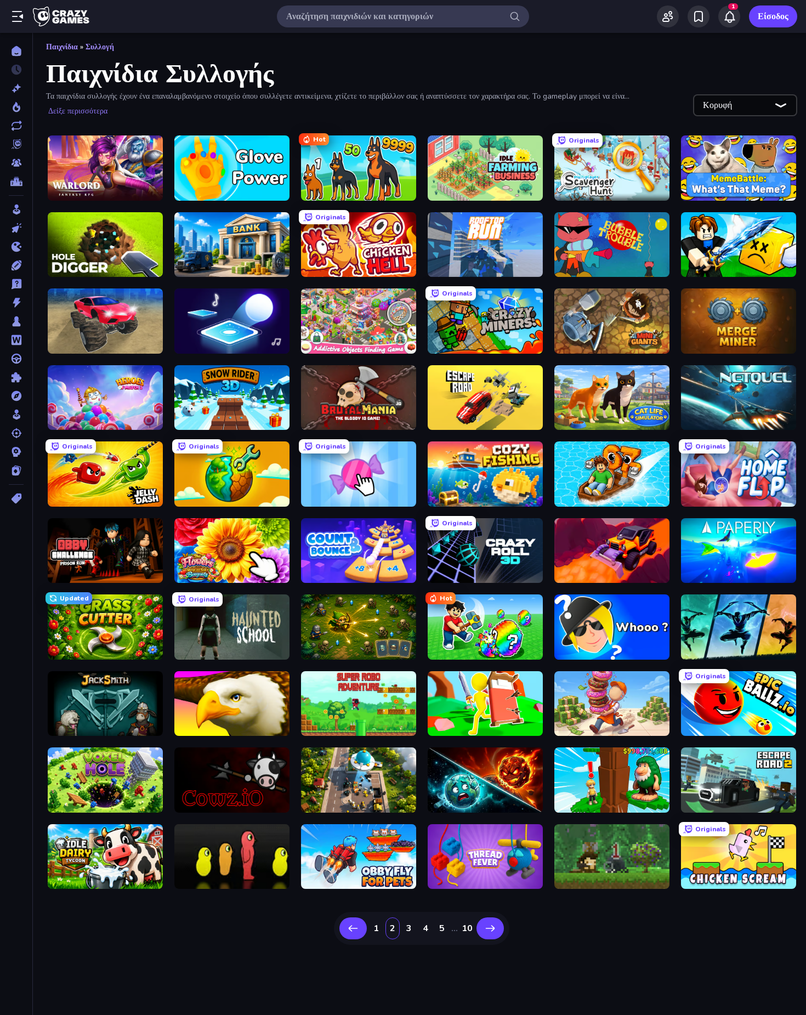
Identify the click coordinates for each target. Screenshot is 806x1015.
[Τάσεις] (16, 107)
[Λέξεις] (16, 340)
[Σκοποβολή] (16, 433)
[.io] (16, 246)
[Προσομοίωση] (16, 414)
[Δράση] (16, 302)
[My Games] (698, 16)
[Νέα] (16, 88)
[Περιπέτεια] (16, 396)
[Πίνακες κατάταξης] (16, 181)
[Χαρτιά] (16, 470)
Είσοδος (773, 16)
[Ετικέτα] (16, 498)
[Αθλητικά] (16, 265)
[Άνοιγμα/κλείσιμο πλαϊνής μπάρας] (17, 16)
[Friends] (668, 16)
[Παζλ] (16, 377)
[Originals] (16, 144)
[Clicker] (16, 228)
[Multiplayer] (16, 163)
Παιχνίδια (62, 47)
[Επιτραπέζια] (16, 321)
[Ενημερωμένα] (16, 125)
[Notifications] (729, 16)
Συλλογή (100, 47)
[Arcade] (16, 209)
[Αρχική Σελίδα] (16, 51)
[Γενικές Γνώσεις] (16, 284)
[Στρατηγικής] (16, 452)
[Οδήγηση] (16, 358)
